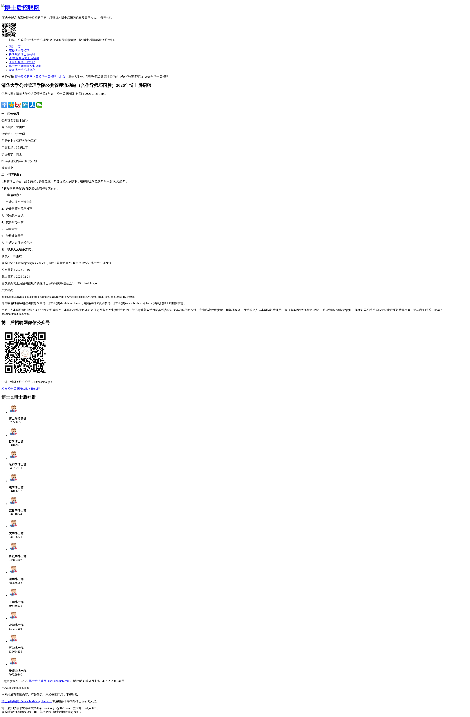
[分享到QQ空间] (11, 105)
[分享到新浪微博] (18, 105)
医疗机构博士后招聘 (22, 62)
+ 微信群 (34, 388)
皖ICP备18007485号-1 (43, 687)
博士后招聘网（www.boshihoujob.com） (26, 701)
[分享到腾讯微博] (25, 105)
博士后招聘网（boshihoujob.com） (50, 680)
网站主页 (15, 46)
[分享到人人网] (32, 105)
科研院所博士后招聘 (22, 54)
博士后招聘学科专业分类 (25, 66)
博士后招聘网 (23, 76)
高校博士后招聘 (19, 50)
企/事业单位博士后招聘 (24, 58)
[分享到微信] (39, 105)
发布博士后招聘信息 (22, 69)
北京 (62, 76)
